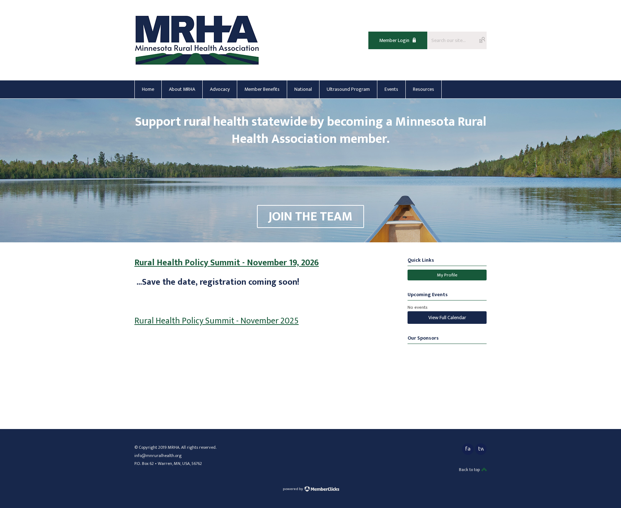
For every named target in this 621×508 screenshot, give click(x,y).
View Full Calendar (447, 317)
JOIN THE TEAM (310, 216)
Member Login (394, 40)
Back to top (470, 469)
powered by (293, 489)
